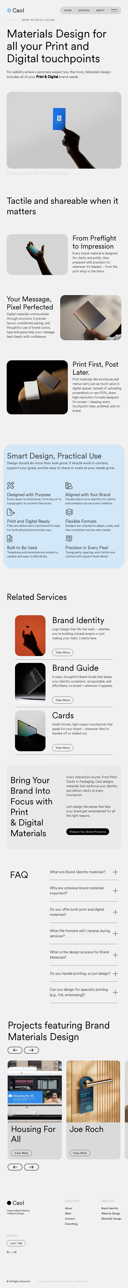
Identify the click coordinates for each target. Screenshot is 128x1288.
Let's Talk (16, 1243)
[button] (15, 1050)
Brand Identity (109, 1208)
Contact (70, 1218)
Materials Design (111, 1218)
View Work (21, 1153)
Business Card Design (23, 172)
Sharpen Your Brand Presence (88, 831)
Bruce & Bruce (57, 172)
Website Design (110, 1213)
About (100, 10)
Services (84, 10)
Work (68, 10)
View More (63, 652)
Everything (71, 1223)
